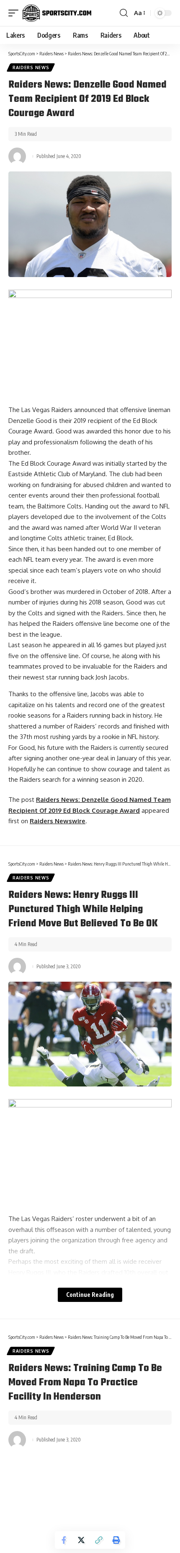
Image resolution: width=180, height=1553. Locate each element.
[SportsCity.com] (57, 13)
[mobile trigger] (15, 13)
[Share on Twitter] (81, 1540)
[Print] (116, 1540)
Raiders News (31, 67)
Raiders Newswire (57, 821)
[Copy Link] (99, 1540)
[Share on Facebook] (63, 1540)
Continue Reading (90, 1294)
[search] (124, 13)
